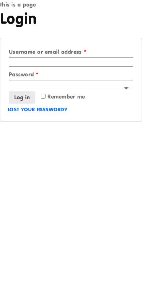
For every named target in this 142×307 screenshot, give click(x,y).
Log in (22, 97)
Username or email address (48, 51)
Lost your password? (37, 109)
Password (24, 74)
